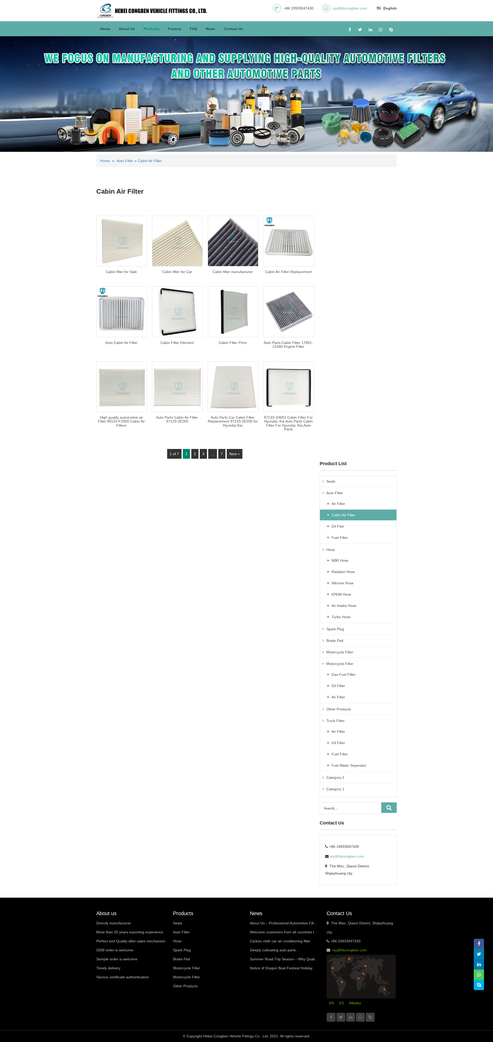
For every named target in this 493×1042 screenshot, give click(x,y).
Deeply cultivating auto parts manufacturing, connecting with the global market (283, 951)
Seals (330, 481)
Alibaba (355, 1003)
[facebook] (349, 29)
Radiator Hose (343, 572)
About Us (127, 29)
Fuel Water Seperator (348, 765)
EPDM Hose (341, 594)
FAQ (193, 29)
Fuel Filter (339, 538)
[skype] (390, 29)
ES (341, 1003)
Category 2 (335, 777)
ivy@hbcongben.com (350, 8)
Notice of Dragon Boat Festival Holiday (281, 968)
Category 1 (335, 789)
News (210, 29)
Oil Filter (338, 686)
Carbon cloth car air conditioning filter (280, 941)
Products (151, 29)
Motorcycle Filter (339, 652)
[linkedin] (370, 29)
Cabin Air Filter (150, 161)
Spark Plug (335, 629)
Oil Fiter (337, 526)
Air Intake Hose (343, 606)
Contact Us (233, 29)
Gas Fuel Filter (343, 674)
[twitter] (360, 29)
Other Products (338, 709)
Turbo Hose (340, 617)
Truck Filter (335, 721)
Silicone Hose (342, 583)
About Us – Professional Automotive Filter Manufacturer (283, 924)
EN (331, 1003)
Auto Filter (125, 161)
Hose (330, 550)
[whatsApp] (380, 29)
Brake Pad (334, 641)
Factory (174, 29)
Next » (234, 454)
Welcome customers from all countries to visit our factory (283, 933)
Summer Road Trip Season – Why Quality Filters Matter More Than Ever (284, 960)
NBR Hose (339, 560)
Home (105, 29)
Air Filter (338, 504)
